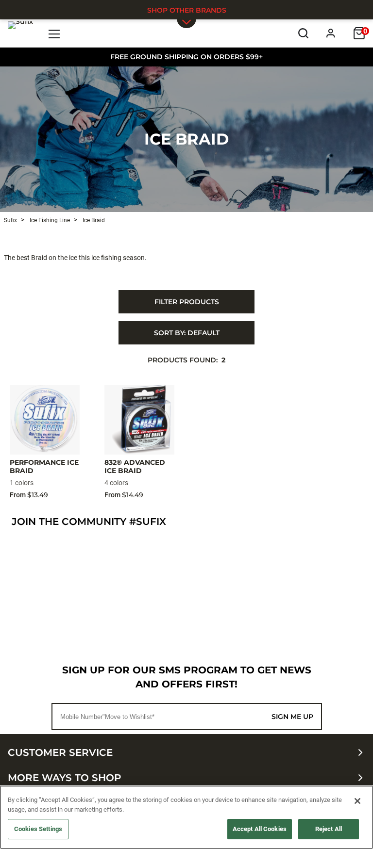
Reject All (328, 829)
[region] (186, 817)
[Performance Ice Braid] (45, 420)
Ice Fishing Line (49, 220)
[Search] (303, 33)
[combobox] (186, 332)
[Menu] (55, 33)
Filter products (186, 301)
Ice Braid (186, 139)
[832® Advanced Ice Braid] (139, 420)
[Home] (20, 33)
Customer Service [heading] (60, 752)
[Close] (357, 801)
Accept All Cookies (260, 829)
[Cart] (359, 33)
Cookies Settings (38, 829)
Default (187, 332)
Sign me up (292, 716)
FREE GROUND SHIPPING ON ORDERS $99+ (186, 56)
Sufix (10, 220)
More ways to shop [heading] (64, 778)
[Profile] (331, 33)
